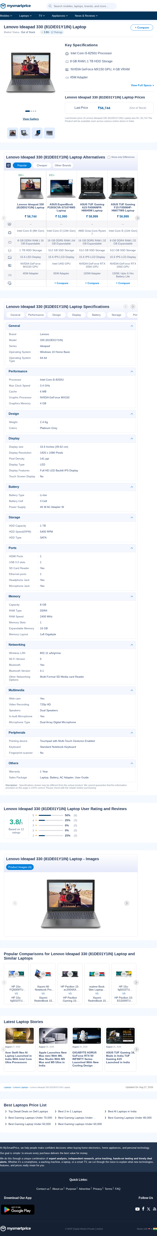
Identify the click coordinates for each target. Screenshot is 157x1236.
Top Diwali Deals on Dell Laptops (28, 1111)
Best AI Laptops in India (122, 1111)
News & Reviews (85, 15)
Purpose (71, 1188)
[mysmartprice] (15, 6)
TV (40, 15)
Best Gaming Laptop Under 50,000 (29, 1124)
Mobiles (4, 15)
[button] (50, 6)
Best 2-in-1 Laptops (70, 1111)
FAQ (117, 1188)
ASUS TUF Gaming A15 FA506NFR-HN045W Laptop (92, 207)
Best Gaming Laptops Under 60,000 (80, 1124)
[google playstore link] (18, 1213)
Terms (108, 1188)
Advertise (84, 1188)
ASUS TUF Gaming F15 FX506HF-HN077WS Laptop (123, 207)
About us (57, 1188)
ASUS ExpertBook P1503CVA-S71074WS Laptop (61, 207)
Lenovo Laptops (20, 1087)
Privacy (97, 1188)
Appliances (58, 15)
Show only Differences (123, 157)
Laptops (24, 15)
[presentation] (126, 306)
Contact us (42, 1188)
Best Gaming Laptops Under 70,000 (30, 1117)
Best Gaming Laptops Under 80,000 (130, 1117)
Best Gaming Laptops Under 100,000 (75, 1117)
